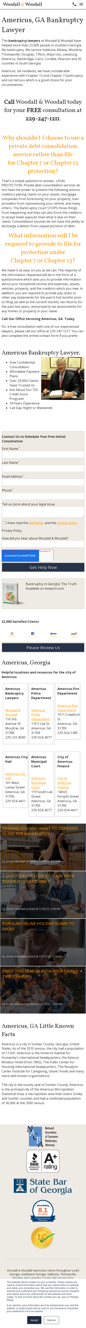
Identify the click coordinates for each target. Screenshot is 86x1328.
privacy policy (67, 523)
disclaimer (36, 523)
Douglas (27, 54)
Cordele (50, 59)
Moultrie (75, 50)
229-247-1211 (60, 331)
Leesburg (70, 54)
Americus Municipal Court (38, 783)
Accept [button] (34, 1320)
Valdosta (48, 50)
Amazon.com (54, 588)
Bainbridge (25, 59)
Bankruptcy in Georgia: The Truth (51, 584)
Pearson (64, 59)
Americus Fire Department (67, 707)
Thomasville (11, 54)
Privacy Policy (12, 530)
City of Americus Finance (64, 783)
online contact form (43, 335)
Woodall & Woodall (12, 712)
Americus (8, 59)
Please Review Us (43, 647)
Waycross (54, 54)
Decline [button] (51, 1320)
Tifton (40, 54)
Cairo (39, 59)
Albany (62, 50)
